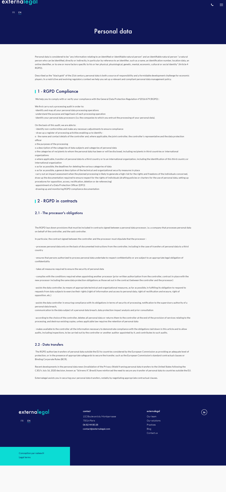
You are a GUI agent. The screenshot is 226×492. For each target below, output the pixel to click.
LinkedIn (204, 401)
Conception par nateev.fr (31, 442)
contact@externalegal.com (96, 418)
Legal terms (25, 446)
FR (22, 410)
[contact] (212, 4)
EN (28, 410)
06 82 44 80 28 (90, 413)
